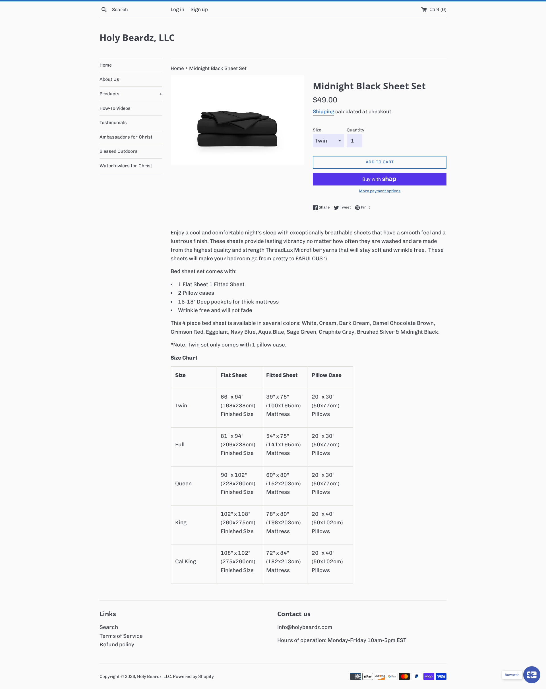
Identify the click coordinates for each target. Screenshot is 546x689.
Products (131, 93)
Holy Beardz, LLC (137, 37)
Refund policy (117, 644)
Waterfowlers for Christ (126, 165)
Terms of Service (121, 636)
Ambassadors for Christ (126, 137)
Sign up (199, 9)
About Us (109, 79)
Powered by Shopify (193, 676)
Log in (177, 9)
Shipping (323, 111)
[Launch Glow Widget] (531, 674)
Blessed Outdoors (119, 151)
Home (106, 65)
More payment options (380, 191)
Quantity (355, 130)
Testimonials (113, 122)
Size (317, 130)
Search (109, 627)
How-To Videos (115, 108)
